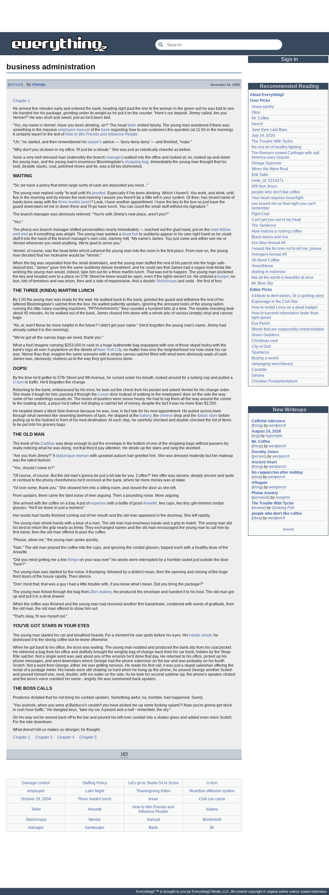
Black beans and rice (270, 237)
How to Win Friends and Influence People (101, 134)
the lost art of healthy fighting (276, 147)
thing (257, 425)
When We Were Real (270, 169)
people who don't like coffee (276, 192)
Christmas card (265, 340)
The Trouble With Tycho (272, 141)
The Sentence (264, 225)
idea (257, 477)
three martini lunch (74, 202)
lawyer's (95, 142)
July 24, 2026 (263, 135)
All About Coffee (266, 260)
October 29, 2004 (36, 799)
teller (132, 125)
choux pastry (263, 106)
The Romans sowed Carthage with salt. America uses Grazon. (286, 155)
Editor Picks (261, 289)
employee (67, 129)
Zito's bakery (100, 592)
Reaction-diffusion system (212, 791)
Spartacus (260, 352)
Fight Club (261, 214)
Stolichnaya (166, 281)
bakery (145, 415)
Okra (256, 112)
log (255, 436)
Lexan (103, 394)
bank (105, 129)
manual (83, 129)
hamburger (94, 827)
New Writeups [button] (290, 409)
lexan (153, 799)
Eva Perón (261, 323)
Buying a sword (265, 358)
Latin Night (94, 791)
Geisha (258, 375)
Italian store (207, 415)
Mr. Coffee (260, 118)
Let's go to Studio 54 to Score (153, 783)
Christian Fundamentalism (275, 381)
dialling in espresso (269, 271)
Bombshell (212, 819)
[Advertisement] (164, 16)
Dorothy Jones (265, 452)
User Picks (260, 100)
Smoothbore (262, 266)
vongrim (283, 497)
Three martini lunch (94, 799)
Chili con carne (212, 799)
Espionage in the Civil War (275, 301)
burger (223, 276)
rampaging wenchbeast (272, 364)
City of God (261, 346)
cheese (166, 415)
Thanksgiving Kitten (153, 791)
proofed (98, 193)
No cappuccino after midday (277, 472)
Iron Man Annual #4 (269, 243)
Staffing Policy (94, 783)
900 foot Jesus (264, 186)
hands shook (200, 635)
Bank (153, 827)
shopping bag (137, 162)
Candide (259, 369)
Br (212, 827)
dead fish (130, 234)
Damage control (36, 783)
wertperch (277, 425)
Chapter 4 (66, 737)
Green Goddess (265, 335)
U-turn (18, 382)
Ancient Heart (264, 462)
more (288, 529)
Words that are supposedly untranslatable (288, 329)
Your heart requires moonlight (277, 198)
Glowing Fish (283, 507)
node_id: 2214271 (268, 180)
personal (260, 497)
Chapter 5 (88, 737)
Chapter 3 (43, 737)
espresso (98, 503)
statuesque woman (72, 455)
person (15, 84)
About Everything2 (267, 94)
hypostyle (274, 436)
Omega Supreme (266, 163)
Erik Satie (260, 174)
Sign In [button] (289, 59)
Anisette (150, 503)
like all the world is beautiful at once (283, 277)
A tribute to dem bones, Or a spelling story (288, 296)
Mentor (95, 819)
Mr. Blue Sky (262, 283)
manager (114, 157)
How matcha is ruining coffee (277, 231)
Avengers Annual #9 (269, 254)
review (258, 507)
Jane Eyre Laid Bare (269, 129)
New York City (109, 349)
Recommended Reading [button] (289, 86)
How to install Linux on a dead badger (285, 307)
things (73, 559)
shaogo (38, 84)
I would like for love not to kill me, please (287, 248)
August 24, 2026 (266, 431)
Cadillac (47, 443)
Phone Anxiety (265, 493)
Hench (257, 124)
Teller (36, 809)
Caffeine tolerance (268, 421)
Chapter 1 (21, 101)
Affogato (259, 482)
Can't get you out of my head (276, 219)
